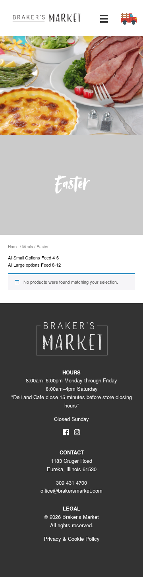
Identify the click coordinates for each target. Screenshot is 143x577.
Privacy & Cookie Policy (72, 538)
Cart (129, 19)
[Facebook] (66, 433)
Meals (27, 247)
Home (13, 247)
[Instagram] (77, 433)
